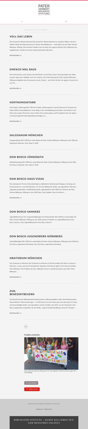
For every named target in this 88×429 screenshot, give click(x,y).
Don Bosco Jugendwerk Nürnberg (36, 236)
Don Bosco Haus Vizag (27, 179)
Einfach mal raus (23, 69)
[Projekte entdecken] (51, 369)
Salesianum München (26, 135)
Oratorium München (26, 258)
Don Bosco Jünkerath (27, 157)
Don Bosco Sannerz (25, 212)
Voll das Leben (21, 36)
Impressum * (40, 409)
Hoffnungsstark (23, 102)
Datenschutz (48, 409)
